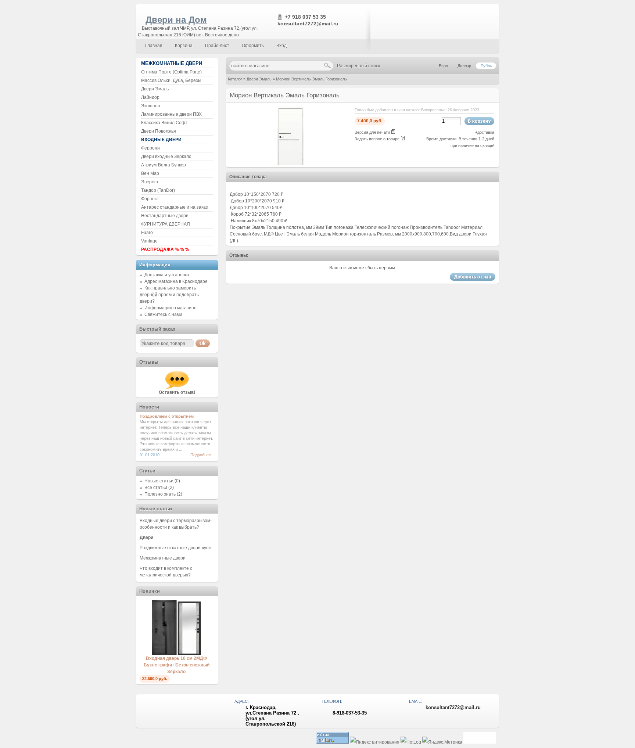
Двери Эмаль (259, 79)
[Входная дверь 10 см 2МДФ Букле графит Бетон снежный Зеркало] (176, 653)
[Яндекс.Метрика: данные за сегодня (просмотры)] (442, 742)
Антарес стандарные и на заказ (174, 207)
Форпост (150, 198)
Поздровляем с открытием (167, 416)
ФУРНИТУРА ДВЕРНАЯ (165, 224)
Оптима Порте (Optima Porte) (171, 72)
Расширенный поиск (358, 65)
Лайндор (150, 97)
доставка (485, 132)
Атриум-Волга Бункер (163, 165)
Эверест (150, 181)
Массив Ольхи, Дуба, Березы (171, 80)
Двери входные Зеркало (166, 156)
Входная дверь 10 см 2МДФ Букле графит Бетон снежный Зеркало (176, 665)
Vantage (149, 241)
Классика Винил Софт (164, 122)
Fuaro (147, 232)
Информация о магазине (170, 307)
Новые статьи (158, 480)
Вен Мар (150, 173)
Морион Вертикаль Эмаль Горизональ (311, 79)
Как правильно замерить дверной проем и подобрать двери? (169, 294)
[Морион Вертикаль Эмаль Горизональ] (290, 163)
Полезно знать (160, 494)
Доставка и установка (166, 274)
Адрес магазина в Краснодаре (176, 281)
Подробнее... (202, 455)
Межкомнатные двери (163, 558)
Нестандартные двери (165, 215)
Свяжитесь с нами (163, 314)
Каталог (235, 79)
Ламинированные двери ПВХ (171, 114)
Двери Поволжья (158, 131)
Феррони (150, 148)
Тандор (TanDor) (158, 190)
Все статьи (155, 487)
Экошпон (150, 105)
